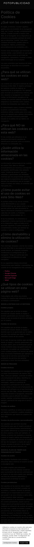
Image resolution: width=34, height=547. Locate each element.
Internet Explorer (11, 276)
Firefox (7, 271)
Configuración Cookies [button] (10, 542)
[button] (5, 5)
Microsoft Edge (10, 278)
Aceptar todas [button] (24, 542)
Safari (7, 280)
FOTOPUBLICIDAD (17, 3)
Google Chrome (10, 273)
